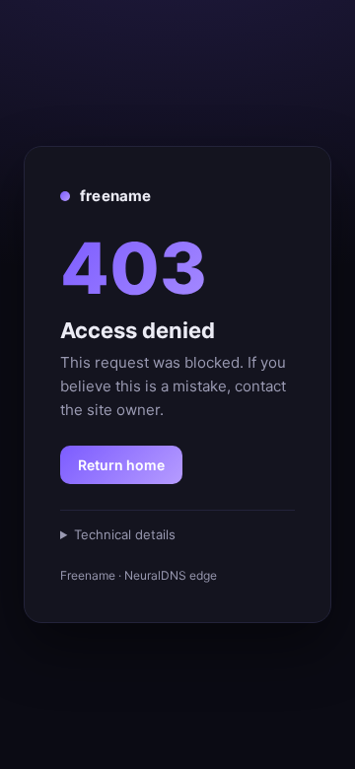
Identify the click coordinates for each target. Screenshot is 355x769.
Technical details (125, 534)
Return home (121, 464)
